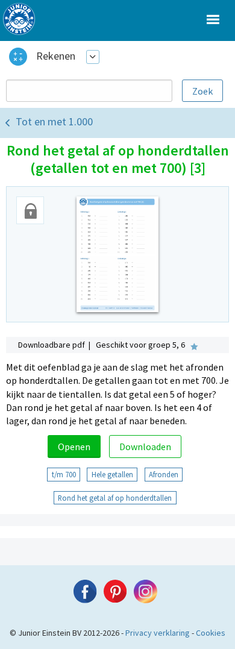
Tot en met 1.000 (54, 121)
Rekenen (55, 56)
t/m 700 (64, 474)
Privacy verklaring (157, 632)
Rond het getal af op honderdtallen (115, 498)
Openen (74, 447)
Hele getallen (112, 474)
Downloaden (145, 447)
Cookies (210, 632)
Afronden (163, 474)
